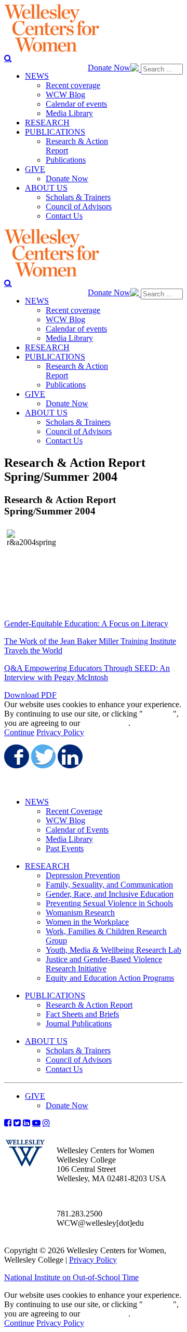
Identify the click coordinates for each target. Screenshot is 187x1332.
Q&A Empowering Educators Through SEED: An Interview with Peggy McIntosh (87, 673)
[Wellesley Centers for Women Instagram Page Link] (46, 1123)
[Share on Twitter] (42, 756)
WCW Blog (65, 820)
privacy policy (105, 723)
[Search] (8, 58)
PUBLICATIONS (55, 995)
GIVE (35, 1096)
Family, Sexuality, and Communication (109, 884)
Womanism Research (80, 912)
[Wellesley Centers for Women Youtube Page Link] (36, 1123)
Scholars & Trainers (78, 1050)
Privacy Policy (60, 732)
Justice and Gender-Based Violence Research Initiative (104, 964)
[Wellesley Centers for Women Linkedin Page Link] (26, 1123)
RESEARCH (47, 866)
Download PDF (30, 695)
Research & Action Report (89, 1004)
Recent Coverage (74, 811)
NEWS (37, 801)
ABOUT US (46, 1041)
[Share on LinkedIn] (69, 756)
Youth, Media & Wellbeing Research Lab (113, 950)
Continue (158, 713)
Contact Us (64, 1069)
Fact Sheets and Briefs (82, 1014)
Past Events (65, 848)
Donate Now (109, 67)
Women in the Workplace (87, 922)
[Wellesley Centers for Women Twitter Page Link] (17, 1123)
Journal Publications (79, 1023)
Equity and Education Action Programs (110, 977)
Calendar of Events (77, 829)
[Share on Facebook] (15, 756)
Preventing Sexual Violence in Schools (109, 903)
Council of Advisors (79, 1059)
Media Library (69, 839)
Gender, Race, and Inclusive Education (109, 894)
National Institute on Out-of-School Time (71, 1277)
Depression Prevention (83, 875)
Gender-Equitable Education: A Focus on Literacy (86, 623)
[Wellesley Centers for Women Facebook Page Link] (7, 1123)
